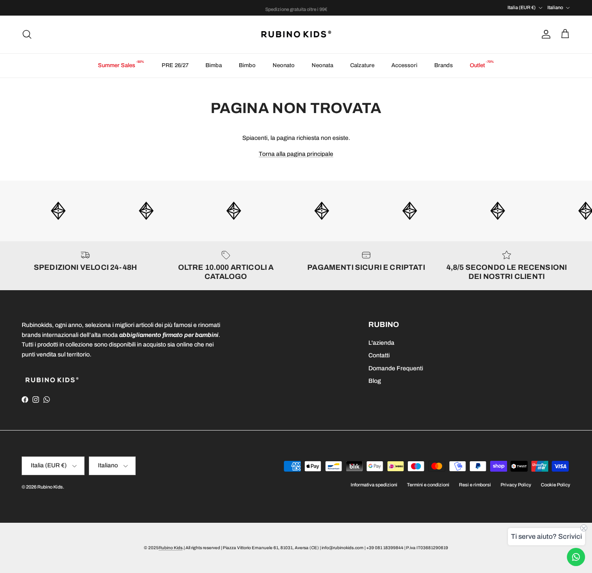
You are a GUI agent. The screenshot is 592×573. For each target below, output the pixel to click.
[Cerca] (27, 34)
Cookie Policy (555, 484)
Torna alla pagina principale (296, 154)
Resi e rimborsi (475, 484)
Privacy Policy (516, 484)
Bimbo (247, 65)
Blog (374, 381)
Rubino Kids (50, 486)
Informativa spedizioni (374, 484)
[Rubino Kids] (296, 34)
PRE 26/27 (175, 65)
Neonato (284, 65)
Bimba (213, 65)
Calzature (362, 65)
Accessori (404, 65)
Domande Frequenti (395, 368)
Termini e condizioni (428, 484)
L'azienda (381, 343)
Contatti (379, 355)
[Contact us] (576, 557)
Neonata (322, 65)
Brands (443, 65)
